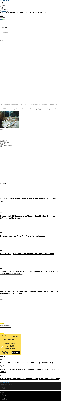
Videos (2, 394)
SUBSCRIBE (2, 323)
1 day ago (1, 221)
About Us (3, 396)
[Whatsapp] (2, 19)
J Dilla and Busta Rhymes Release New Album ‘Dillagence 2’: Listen (28, 198)
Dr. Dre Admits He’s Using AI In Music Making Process (22, 236)
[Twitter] (5, 19)
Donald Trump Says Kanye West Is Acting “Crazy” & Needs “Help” (27, 362)
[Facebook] (1, 19)
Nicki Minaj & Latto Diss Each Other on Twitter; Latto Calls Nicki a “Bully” (30, 379)
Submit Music (3, 388)
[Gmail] (4, 19)
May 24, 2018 (1, 18)
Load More (1, 299)
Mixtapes (4, 5)
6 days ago (1, 296)
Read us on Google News (4, 399)
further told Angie (9, 109)
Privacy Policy (3, 387)
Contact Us (3, 397)
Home (2, 2)
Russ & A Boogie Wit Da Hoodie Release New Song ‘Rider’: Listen (27, 254)
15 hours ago (1, 201)
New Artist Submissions (4, 398)
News (1, 232)
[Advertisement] (30, 134)
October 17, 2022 (2, 365)
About (2, 386)
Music (2, 3)
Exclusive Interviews (5, 9)
